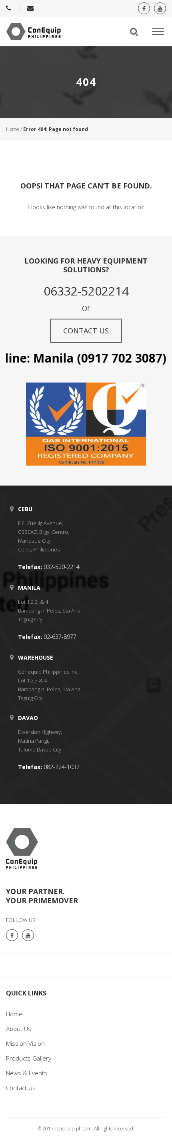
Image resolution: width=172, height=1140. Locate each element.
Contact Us (21, 1088)
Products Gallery (28, 1058)
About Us (18, 1029)
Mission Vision (25, 1043)
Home (12, 129)
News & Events (26, 1073)
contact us (86, 330)
